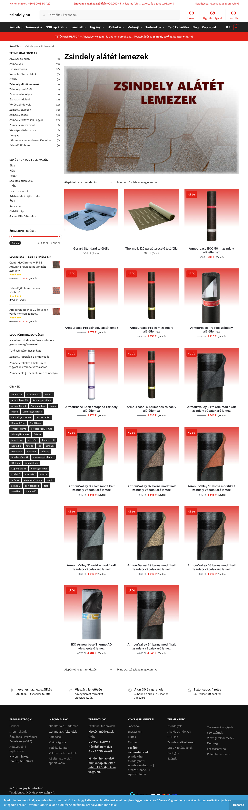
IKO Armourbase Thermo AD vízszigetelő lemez (91, 646)
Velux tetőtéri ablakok (22, 74)
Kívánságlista (57, 742)
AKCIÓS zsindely (19, 59)
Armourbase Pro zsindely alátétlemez (91, 328)
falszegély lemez (20, 434)
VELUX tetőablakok (180, 747)
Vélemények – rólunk (63, 753)
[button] (232, 27)
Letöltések (55, 737)
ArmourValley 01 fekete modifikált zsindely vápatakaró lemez (211, 409)
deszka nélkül (43, 417)
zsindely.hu (19, 14)
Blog (12, 165)
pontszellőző (31, 462)
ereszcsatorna (18, 428)
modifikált (16, 451)
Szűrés (15, 243)
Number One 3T (19, 457)
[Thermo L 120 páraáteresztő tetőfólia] (151, 216)
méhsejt (45, 451)
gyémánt (32, 440)
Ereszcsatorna (18, 69)
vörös (50, 479)
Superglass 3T (18, 468)
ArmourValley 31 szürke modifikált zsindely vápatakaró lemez (91, 567)
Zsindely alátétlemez (181, 742)
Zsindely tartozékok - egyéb (26, 120)
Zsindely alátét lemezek (24, 84)
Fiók (12, 170)
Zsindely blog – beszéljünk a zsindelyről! (34, 373)
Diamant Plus (18, 423)
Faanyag (14, 135)
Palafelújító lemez (20, 145)
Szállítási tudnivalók (21, 181)
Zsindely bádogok (20, 109)
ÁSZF (12, 201)
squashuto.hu (137, 774)
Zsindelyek (16, 64)
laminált (50, 445)
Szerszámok (215, 732)
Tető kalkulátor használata (25, 350)
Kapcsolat (15, 206)
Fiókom (191, 18)
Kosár (12, 175)
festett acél (17, 440)
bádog (14, 411)
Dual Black (35, 423)
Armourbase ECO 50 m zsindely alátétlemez (211, 250)
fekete (37, 434)
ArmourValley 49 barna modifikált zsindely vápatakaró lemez (151, 567)
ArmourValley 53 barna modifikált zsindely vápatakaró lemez (211, 567)
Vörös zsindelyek (20, 104)
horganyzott (48, 440)
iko (39, 445)
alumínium (16, 394)
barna (53, 405)
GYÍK (12, 186)
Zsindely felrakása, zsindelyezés (29, 356)
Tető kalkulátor (59, 747)
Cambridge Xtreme (21, 417)
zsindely (15, 485)
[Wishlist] (112, 195)
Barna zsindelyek (19, 99)
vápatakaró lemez (33, 479)
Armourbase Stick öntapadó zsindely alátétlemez (91, 409)
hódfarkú (16, 445)
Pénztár (233, 18)
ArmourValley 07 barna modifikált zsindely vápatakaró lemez (151, 488)
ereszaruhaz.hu (138, 770)
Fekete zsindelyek (20, 94)
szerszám (30, 474)
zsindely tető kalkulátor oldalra (172, 36)
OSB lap (14, 79)
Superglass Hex (39, 468)
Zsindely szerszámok (22, 125)
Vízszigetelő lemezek (22, 130)
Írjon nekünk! (18, 731)
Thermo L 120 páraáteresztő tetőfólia (151, 248)
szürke (43, 474)
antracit (48, 394)
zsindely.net (136, 761)
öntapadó (31, 491)
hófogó (29, 445)
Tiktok (132, 737)
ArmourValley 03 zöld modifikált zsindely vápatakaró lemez (91, 488)
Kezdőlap (15, 46)
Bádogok (173, 753)
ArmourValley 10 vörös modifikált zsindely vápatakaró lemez (211, 488)
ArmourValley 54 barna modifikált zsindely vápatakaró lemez (151, 646)
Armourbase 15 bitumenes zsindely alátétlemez (151, 409)
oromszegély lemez (43, 457)
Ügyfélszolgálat (212, 18)
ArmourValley (38, 405)
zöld (46, 485)
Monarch (31, 451)
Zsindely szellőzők (20, 89)
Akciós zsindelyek (179, 731)
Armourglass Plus (42, 400)
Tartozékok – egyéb (220, 727)
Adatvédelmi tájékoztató (24, 196)
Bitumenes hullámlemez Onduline (30, 140)
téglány (15, 479)
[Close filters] (61, 53)
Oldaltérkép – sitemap (63, 726)
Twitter (132, 742)
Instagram (135, 731)
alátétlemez (33, 394)
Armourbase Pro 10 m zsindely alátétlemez (151, 329)
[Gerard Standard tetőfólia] (91, 216)
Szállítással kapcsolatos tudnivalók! (217, 3)
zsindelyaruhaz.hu (140, 765)
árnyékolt (16, 491)
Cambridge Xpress (32, 411)
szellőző (15, 474)
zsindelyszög (32, 485)
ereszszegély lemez (41, 428)
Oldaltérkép (16, 211)
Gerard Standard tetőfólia (91, 248)
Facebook (134, 726)
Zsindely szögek (19, 115)
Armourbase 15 (19, 400)
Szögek (172, 758)
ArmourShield (18, 405)
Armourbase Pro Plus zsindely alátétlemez (211, 329)
